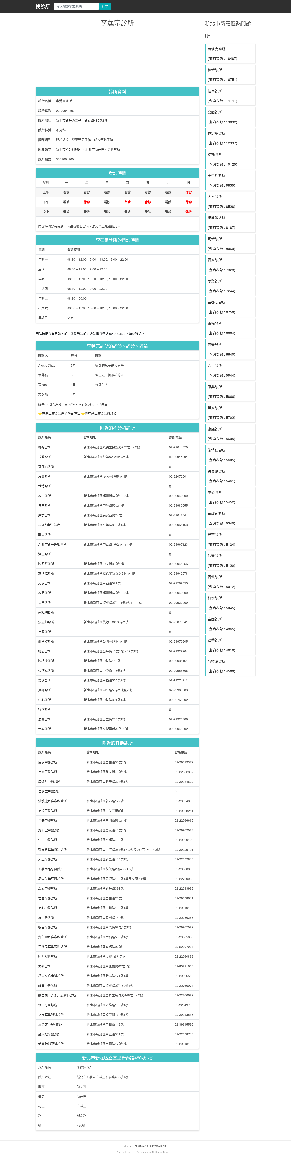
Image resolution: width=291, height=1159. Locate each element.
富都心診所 (46, 466)
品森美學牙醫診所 (51, 878)
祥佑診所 (44, 709)
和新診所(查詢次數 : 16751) (222, 74)
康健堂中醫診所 (49, 781)
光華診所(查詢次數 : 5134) (221, 539)
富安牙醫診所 (47, 771)
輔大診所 (44, 534)
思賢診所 (44, 719)
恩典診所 (44, 476)
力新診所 (44, 966)
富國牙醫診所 (47, 898)
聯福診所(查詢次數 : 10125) (222, 159)
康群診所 (44, 515)
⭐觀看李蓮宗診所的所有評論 (59, 414)
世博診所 (44, 486)
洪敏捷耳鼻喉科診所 (52, 801)
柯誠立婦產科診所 (51, 975)
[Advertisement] (117, 57)
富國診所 (44, 631)
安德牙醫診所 (47, 810)
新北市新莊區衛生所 (52, 544)
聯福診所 (44, 447)
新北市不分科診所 (68, 149)
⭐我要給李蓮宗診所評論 (99, 414)
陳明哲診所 (46, 563)
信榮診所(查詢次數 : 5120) (221, 560)
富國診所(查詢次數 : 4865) (221, 623)
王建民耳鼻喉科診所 (52, 946)
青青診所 (44, 505)
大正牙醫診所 (47, 859)
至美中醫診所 (47, 820)
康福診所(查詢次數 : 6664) (221, 328)
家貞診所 (44, 495)
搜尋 (105, 6)
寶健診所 (44, 680)
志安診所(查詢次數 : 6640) (221, 349)
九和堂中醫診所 (49, 830)
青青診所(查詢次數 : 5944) (221, 370)
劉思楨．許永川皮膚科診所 (57, 995)
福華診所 (44, 602)
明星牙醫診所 (47, 927)
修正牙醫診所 (47, 1005)
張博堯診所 (46, 670)
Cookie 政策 (130, 1146)
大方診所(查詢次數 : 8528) (221, 201)
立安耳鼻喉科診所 (51, 1014)
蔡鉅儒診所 (46, 612)
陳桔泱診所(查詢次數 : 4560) (221, 666)
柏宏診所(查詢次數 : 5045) (221, 602)
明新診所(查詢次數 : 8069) (221, 243)
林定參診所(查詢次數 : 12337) (222, 138)
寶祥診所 (44, 690)
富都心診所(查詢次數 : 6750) (221, 307)
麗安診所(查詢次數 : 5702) (221, 412)
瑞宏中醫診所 (47, 888)
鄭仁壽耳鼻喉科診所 (52, 937)
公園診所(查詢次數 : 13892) (222, 116)
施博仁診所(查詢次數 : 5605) (221, 454)
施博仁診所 (46, 573)
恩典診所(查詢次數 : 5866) (221, 391)
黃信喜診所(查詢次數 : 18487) (222, 53)
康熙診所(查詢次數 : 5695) (221, 433)
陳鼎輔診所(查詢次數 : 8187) (221, 222)
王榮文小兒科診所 (51, 1024)
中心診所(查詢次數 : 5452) (221, 497)
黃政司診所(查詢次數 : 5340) (221, 518)
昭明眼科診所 (47, 956)
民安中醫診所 (47, 762)
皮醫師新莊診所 (49, 525)
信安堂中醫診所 (49, 791)
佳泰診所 (44, 728)
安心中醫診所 (47, 907)
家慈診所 (44, 593)
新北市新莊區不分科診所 (102, 149)
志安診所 (44, 583)
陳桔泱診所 (46, 660)
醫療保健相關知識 (158, 1146)
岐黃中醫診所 (47, 985)
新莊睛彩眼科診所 (51, 1043)
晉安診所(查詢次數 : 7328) (221, 264)
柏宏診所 (44, 651)
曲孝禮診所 (46, 641)
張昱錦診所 (46, 622)
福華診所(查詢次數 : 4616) (221, 644)
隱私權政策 (143, 1146)
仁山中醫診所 (47, 839)
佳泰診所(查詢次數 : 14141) (222, 95)
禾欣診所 (44, 457)
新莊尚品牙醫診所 (51, 869)
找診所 (43, 6)
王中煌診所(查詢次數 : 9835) (221, 180)
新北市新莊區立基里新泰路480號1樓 (81, 120)
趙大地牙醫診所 (49, 1034)
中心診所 (44, 699)
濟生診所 (44, 554)
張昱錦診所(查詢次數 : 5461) (221, 476)
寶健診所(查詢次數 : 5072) (221, 581)
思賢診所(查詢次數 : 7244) (221, 286)
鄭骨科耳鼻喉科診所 (52, 849)
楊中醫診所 (46, 917)
